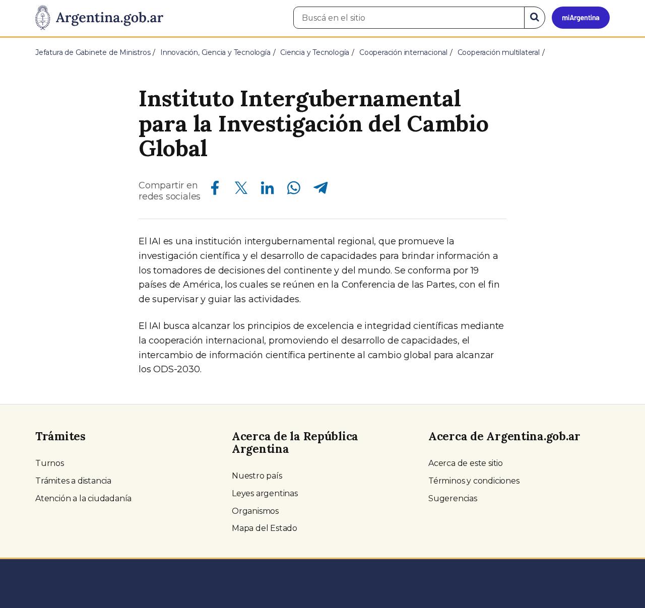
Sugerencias (452, 498)
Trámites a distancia (73, 481)
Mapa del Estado (264, 528)
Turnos (49, 463)
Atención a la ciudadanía (83, 498)
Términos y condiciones (474, 481)
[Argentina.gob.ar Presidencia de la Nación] (99, 18)
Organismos (255, 511)
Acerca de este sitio (465, 463)
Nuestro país (257, 476)
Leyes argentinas (265, 493)
